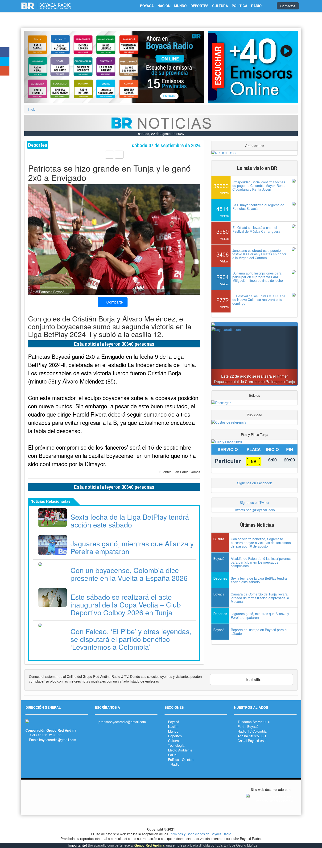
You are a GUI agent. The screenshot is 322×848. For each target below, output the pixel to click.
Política (173, 759)
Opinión (188, 759)
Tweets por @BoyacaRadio (254, 509)
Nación (173, 726)
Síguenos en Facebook (254, 483)
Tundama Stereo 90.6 (254, 721)
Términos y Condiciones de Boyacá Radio (200, 833)
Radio (175, 764)
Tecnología (176, 745)
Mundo (173, 731)
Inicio (32, 109)
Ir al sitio (252, 679)
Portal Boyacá (248, 726)
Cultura (173, 740)
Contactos (287, 6)
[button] (37, 67)
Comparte (114, 302)
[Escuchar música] (253, 67)
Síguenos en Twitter (254, 502)
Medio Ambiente (180, 750)
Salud (172, 754)
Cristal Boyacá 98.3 (252, 740)
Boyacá (173, 721)
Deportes (175, 736)
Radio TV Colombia (252, 731)
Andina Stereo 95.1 (252, 736)
